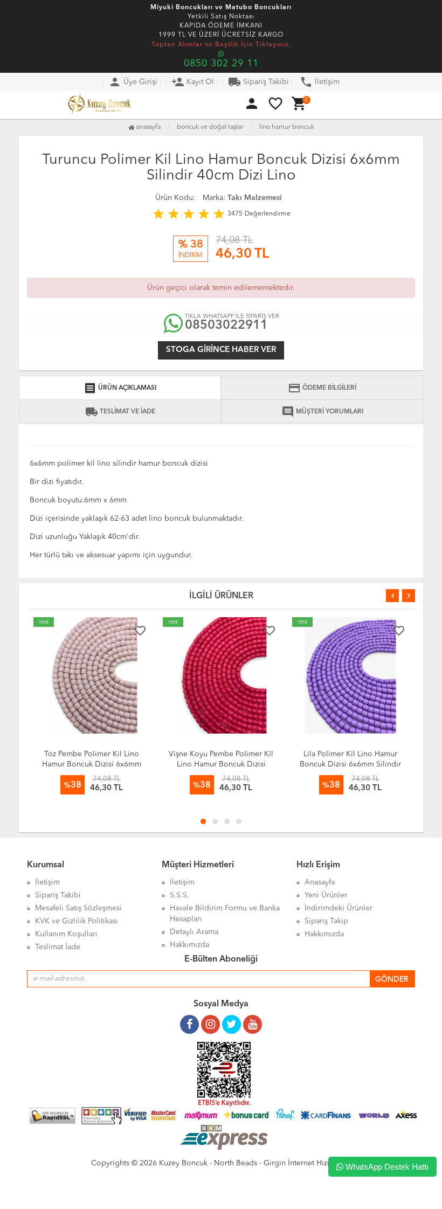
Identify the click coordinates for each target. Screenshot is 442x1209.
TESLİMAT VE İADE (120, 411)
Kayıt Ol (192, 82)
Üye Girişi (132, 82)
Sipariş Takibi (258, 82)
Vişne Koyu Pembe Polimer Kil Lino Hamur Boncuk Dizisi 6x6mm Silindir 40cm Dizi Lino (221, 764)
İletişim (320, 82)
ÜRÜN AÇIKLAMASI (120, 388)
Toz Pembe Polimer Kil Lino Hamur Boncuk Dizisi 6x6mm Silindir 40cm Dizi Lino (91, 764)
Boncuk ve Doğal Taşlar (210, 127)
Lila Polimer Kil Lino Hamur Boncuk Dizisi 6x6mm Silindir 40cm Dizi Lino (350, 764)
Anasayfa (147, 127)
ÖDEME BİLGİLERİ (322, 388)
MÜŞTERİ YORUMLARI (322, 411)
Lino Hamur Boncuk (286, 127)
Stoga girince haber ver (221, 350)
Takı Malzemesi (254, 198)
